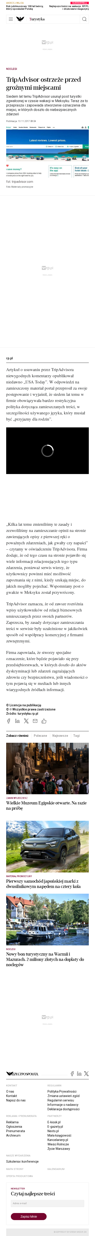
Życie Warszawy (59, 1148)
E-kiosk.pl (54, 1122)
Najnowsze (60, 735)
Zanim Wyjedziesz (17, 798)
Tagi (76, 735)
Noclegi (11, 68)
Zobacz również (17, 735)
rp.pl (9, 358)
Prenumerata (15, 1131)
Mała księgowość (59, 1135)
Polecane (40, 735)
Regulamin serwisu (61, 1100)
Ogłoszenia (14, 1126)
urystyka (37, 19)
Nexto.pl (53, 1131)
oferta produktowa (19, 1176)
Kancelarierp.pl (58, 1140)
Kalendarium (56, 1169)
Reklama (12, 1122)
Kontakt (11, 1096)
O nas (10, 1091)
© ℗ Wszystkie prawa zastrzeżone (30, 709)
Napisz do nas (16, 1100)
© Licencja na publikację (24, 705)
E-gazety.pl (55, 1126)
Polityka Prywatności (62, 1091)
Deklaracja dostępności (64, 1109)
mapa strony (14, 1169)
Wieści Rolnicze (58, 1144)
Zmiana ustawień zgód (64, 1096)
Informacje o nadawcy (63, 1104)
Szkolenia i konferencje (22, 1161)
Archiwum (13, 1135)
